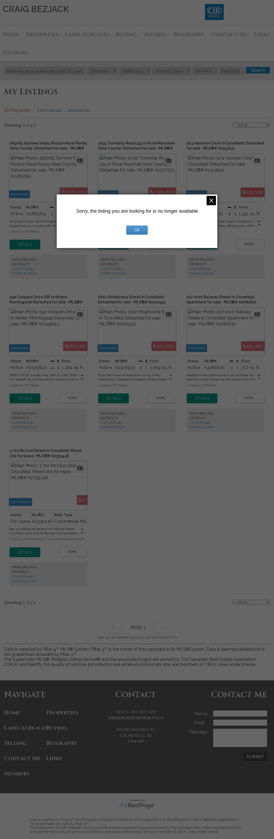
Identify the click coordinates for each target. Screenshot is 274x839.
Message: (198, 731)
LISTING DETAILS (25, 244)
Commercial (49, 110)
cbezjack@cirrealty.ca (135, 718)
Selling (155, 34)
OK (137, 230)
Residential (78, 110)
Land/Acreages (87, 34)
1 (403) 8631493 (22, 268)
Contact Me (229, 34)
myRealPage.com (137, 806)
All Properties (17, 110)
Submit (255, 757)
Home (11, 34)
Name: (201, 713)
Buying (126, 34)
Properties (42, 34)
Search (258, 70)
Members (15, 52)
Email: (199, 722)
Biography (188, 34)
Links (262, 34)
